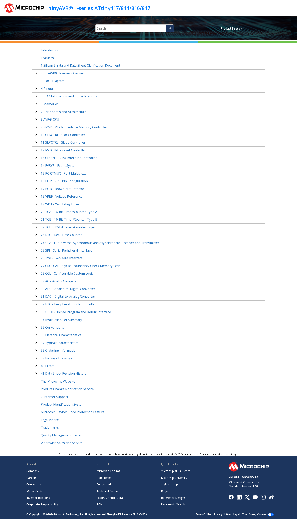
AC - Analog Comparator (61, 281)
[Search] (170, 28)
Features (47, 58)
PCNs (100, 504)
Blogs (165, 491)
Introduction (50, 50)
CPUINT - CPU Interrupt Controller (69, 158)
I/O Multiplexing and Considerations (69, 96)
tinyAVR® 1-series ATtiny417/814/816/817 (99, 8)
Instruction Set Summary (61, 320)
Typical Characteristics (59, 343)
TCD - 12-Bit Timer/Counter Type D (69, 227)
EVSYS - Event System (59, 166)
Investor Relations (38, 498)
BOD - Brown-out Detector (62, 189)
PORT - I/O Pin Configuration (64, 181)
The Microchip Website (58, 381)
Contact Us (33, 484)
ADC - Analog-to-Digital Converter (68, 289)
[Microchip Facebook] (231, 496)
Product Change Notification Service (67, 389)
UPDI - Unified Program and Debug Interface (76, 312)
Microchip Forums (108, 471)
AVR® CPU (50, 119)
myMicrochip (169, 484)
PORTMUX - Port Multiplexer (64, 173)
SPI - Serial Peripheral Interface (66, 250)
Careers (31, 478)
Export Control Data (110, 498)
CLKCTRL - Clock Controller (63, 135)
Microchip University (174, 478)
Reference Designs (173, 498)
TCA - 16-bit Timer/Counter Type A (69, 212)
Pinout (47, 88)
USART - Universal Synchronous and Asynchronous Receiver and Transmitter (100, 243)
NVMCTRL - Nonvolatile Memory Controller (74, 127)
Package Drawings (56, 358)
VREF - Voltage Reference (61, 196)
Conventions (52, 327)
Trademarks (50, 427)
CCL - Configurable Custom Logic (67, 273)
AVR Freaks (104, 478)
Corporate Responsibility (42, 504)
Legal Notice (50, 420)
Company (32, 471)
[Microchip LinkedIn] (239, 496)
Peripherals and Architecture (63, 112)
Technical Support (108, 491)
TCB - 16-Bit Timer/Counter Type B (69, 219)
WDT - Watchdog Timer (60, 204)
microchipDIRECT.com (175, 471)
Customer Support (54, 397)
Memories (50, 104)
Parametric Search (173, 504)
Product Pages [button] (230, 28)
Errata (47, 366)
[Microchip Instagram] (263, 496)
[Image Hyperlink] (255, 497)
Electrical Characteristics (61, 335)
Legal (236, 514)
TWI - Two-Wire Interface (62, 258)
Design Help (104, 484)
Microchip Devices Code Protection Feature (72, 412)
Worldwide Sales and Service (62, 443)
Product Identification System (62, 404)
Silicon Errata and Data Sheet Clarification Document (80, 65)
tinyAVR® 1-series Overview (63, 73)
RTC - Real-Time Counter (61, 235)
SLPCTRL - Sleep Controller (63, 142)
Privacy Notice (222, 514)
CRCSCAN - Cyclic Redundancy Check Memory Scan (80, 266)
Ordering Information (59, 350)
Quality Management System (62, 435)
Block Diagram (52, 81)
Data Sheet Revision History (63, 373)
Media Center (35, 491)
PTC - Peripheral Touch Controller (68, 304)
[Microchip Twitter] (247, 496)
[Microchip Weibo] (271, 497)
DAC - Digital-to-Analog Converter (68, 296)
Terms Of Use (203, 514)
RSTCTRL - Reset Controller (63, 150)
